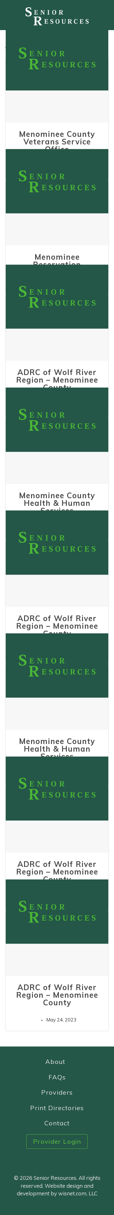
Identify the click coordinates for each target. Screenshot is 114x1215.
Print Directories (57, 1108)
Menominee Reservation (57, 260)
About (55, 1062)
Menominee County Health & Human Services (57, 503)
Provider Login (57, 1141)
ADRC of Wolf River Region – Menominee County (57, 379)
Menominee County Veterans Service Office (57, 141)
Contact (57, 1123)
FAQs (57, 1077)
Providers (57, 1092)
